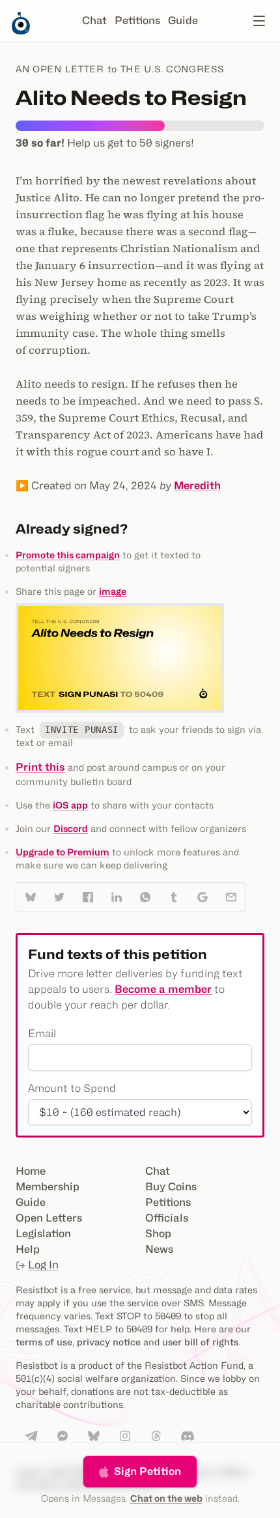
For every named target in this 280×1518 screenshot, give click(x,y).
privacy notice (109, 1341)
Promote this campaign (68, 554)
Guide (183, 20)
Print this (40, 767)
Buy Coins (171, 1187)
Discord (70, 828)
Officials (166, 1218)
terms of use (44, 1341)
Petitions (137, 20)
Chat (94, 20)
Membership (47, 1187)
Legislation (43, 1233)
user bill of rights (200, 1341)
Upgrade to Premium (62, 851)
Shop (158, 1233)
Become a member (163, 989)
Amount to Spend (72, 1088)
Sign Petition (147, 1471)
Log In (43, 1265)
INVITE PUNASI (82, 729)
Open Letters (49, 1218)
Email (42, 1033)
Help (28, 1249)
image (112, 591)
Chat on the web (166, 1498)
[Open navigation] (259, 21)
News (159, 1249)
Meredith (197, 486)
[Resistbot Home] (20, 31)
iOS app (70, 804)
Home (31, 1171)
